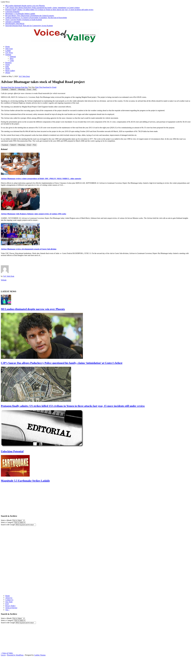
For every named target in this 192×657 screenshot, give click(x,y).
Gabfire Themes (40, 655)
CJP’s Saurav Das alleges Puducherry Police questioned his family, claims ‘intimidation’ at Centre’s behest (42, 8)
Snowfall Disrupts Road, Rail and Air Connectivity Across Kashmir (29, 26)
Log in (3, 655)
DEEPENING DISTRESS (14, 24)
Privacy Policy (10, 606)
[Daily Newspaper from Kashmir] (67, 41)
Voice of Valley (7, 653)
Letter (12, 61)
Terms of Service (11, 608)
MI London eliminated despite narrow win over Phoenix (25, 6)
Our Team (8, 602)
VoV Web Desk (24, 76)
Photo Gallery (10, 71)
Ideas (11, 59)
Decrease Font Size (7, 87)
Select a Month (6, 520)
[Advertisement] (27, 261)
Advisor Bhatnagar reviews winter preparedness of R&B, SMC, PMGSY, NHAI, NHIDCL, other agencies (41, 179)
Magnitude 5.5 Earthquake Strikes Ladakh (20, 14)
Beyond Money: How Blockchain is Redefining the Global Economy (29, 16)
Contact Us (9, 600)
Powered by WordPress (15, 655)
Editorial (13, 57)
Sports (7, 65)
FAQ (7, 604)
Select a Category (7, 522)
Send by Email (51, 87)
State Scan (9, 49)
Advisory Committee (12, 22)
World (7, 69)
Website (3, 280)
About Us (8, 598)
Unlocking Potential (12, 12)
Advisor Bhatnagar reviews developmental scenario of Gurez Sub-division (28, 249)
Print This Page (40, 87)
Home (7, 47)
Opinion (8, 55)
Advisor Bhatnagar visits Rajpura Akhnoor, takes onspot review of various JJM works (33, 214)
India (7, 67)
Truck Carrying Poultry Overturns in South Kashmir (23, 20)
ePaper (7, 73)
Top (7, 610)
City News (9, 53)
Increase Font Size (21, 87)
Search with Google (8, 525)
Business (8, 63)
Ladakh (8, 51)
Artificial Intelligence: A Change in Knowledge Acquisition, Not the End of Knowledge (36, 18)
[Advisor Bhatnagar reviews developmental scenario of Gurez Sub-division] (20, 245)
